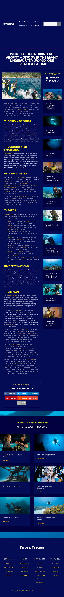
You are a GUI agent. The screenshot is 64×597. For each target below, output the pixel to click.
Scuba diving (9, 154)
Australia (26, 276)
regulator (22, 251)
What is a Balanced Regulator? (45, 487)
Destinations (34, 26)
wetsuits (19, 239)
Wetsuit (10, 237)
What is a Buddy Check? (52, 226)
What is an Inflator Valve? (51, 131)
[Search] (59, 24)
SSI (31, 185)
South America (40, 575)
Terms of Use (8, 567)
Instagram (55, 571)
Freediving (35, 22)
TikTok (55, 575)
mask (28, 221)
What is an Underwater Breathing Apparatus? (50, 106)
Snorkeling (23, 26)
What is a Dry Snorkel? (51, 203)
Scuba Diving (23, 22)
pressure (16, 255)
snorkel (10, 227)
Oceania (40, 579)
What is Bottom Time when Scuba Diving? (52, 275)
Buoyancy (11, 245)
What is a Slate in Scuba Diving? (12, 456)
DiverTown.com (34, 591)
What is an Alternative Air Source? (51, 323)
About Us (8, 564)
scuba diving (22, 109)
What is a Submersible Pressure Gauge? (52, 178)
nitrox (36, 257)
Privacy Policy (8, 571)
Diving (24, 559)
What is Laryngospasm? (46, 455)
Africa (40, 564)
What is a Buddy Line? (11, 486)
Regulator (11, 251)
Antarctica (40, 583)
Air (8, 257)
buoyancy (7, 191)
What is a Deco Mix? (10, 518)
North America (40, 571)
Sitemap (9, 575)
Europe (39, 567)
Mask (9, 221)
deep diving (22, 333)
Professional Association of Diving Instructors (17, 184)
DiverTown (8, 559)
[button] (10, 393)
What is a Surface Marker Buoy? (47, 519)
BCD (27, 245)
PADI (20, 183)
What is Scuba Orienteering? (51, 299)
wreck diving (32, 333)
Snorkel (10, 225)
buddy (14, 198)
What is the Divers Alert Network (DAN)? (52, 250)
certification (8, 181)
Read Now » (6, 460)
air (16, 229)
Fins (9, 231)
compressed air (26, 257)
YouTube (55, 564)
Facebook (55, 567)
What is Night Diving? (51, 154)
